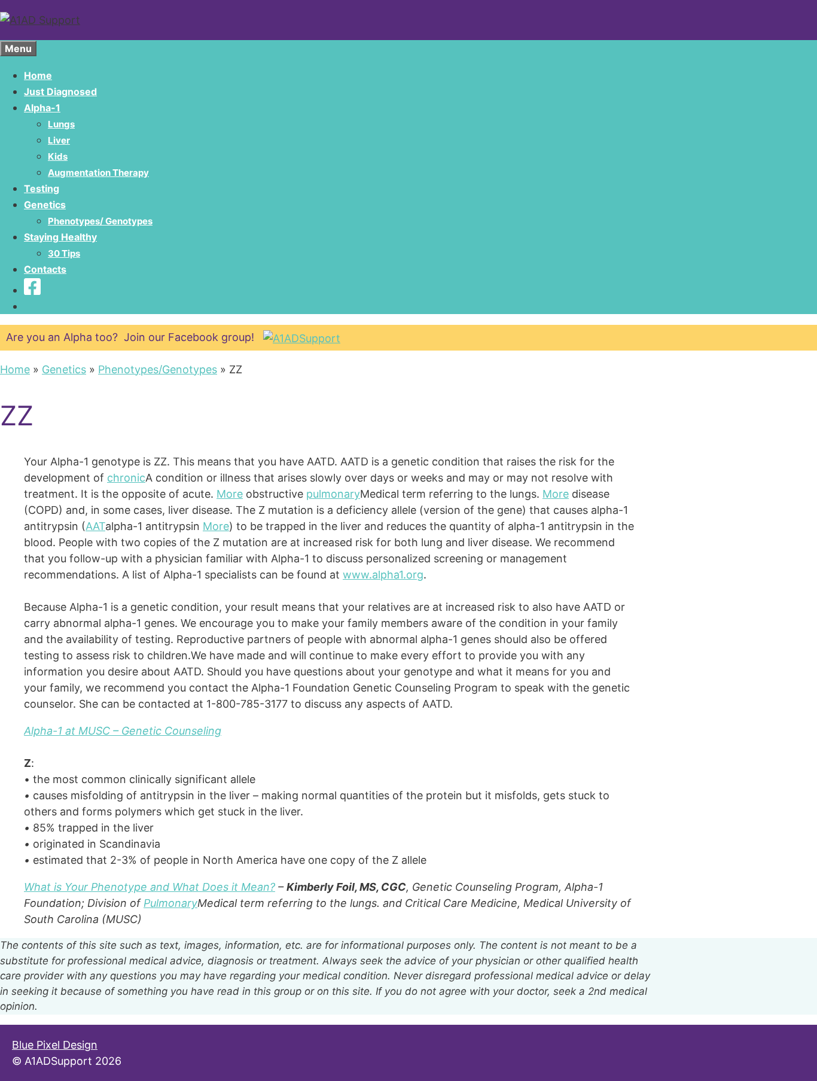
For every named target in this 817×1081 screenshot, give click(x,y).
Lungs (61, 124)
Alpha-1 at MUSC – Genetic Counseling (122, 730)
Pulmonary (170, 903)
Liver (59, 140)
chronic (126, 477)
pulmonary (333, 494)
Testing (41, 188)
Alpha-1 (42, 108)
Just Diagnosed (60, 92)
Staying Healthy (60, 237)
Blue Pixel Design (54, 1045)
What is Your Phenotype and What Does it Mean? (149, 887)
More (230, 494)
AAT (95, 526)
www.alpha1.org (383, 574)
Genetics (45, 205)
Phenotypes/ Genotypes (100, 221)
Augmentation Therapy (98, 172)
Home (38, 75)
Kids (58, 156)
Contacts (45, 269)
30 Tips (64, 253)
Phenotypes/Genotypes (157, 369)
